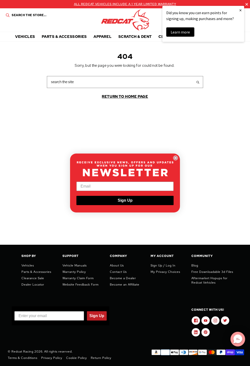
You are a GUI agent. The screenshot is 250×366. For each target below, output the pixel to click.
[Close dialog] (175, 157)
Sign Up (125, 200)
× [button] (240, 10)
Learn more (180, 32)
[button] (237, 339)
